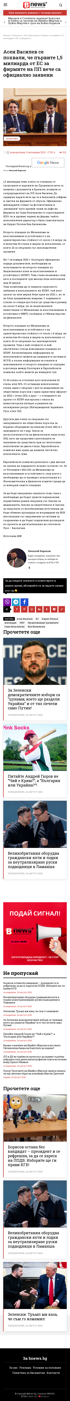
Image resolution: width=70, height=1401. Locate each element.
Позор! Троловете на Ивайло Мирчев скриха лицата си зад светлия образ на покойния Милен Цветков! (34, 1072)
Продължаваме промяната (43, 622)
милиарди (10, 622)
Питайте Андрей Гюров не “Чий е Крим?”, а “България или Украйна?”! (34, 780)
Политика (17, 35)
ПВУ (22, 622)
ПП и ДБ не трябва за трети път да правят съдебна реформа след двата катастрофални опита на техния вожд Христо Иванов (35, 1059)
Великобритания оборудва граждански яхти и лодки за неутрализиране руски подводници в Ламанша (33, 860)
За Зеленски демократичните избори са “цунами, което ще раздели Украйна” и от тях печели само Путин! (34, 699)
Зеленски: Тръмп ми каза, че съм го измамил (31, 1011)
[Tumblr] (46, 609)
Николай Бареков (17, 170)
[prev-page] (4, 22)
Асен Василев (25, 619)
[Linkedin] (39, 609)
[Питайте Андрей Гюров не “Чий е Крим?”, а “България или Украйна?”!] (35, 747)
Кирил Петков (50, 619)
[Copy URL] (61, 609)
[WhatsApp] (31, 609)
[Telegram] (54, 609)
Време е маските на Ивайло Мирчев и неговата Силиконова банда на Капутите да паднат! (31, 1047)
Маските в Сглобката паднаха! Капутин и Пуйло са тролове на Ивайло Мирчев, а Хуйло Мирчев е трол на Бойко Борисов (35, 21)
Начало (6, 35)
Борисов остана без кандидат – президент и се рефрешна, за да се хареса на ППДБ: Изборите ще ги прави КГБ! (34, 985)
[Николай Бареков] (16, 559)
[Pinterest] (24, 609)
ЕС (37, 619)
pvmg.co (45, 1396)
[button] (62, 5)
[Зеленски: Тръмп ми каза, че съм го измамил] (35, 1285)
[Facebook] (29, 567)
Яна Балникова (36, 626)
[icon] (7, 603)
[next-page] (65, 22)
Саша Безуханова (15, 626)
